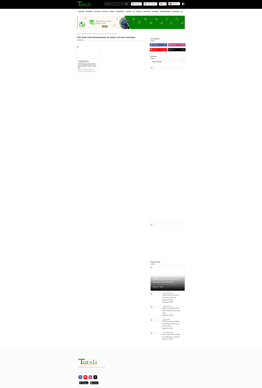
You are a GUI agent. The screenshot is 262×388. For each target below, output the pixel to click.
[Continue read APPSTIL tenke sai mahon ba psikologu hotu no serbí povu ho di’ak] (155, 323)
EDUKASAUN (167, 306)
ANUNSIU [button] (137, 4)
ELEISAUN (97, 11)
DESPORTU (147, 11)
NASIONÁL (155, 11)
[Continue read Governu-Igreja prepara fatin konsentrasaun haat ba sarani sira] (88, 52)
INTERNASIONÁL (165, 11)
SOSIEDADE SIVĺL (83, 61)
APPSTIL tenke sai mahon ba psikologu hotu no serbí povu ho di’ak (171, 323)
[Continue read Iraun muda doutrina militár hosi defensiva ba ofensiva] (155, 336)
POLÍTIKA (105, 11)
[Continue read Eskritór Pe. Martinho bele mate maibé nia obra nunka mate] (155, 310)
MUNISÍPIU (89, 11)
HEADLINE (167, 319)
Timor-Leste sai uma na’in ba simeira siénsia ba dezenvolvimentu (170, 297)
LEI (134, 11)
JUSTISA (128, 11)
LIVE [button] (163, 4)
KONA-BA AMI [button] (151, 4)
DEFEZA (112, 11)
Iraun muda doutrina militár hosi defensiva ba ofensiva (171, 336)
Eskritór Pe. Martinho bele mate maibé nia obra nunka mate (171, 310)
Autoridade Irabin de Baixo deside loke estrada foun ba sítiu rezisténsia (165, 281)
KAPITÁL (139, 11)
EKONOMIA (175, 11)
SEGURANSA (120, 11)
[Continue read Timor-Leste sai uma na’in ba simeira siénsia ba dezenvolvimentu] (155, 297)
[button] (84, 4)
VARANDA (81, 11)
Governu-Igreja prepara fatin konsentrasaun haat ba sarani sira (87, 65)
